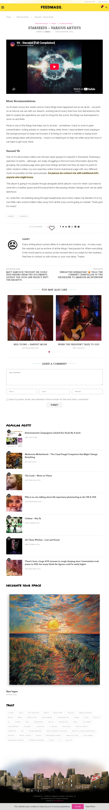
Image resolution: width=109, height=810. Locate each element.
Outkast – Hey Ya (33, 518)
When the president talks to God (78, 344)
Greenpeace (38, 722)
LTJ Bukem (53, 726)
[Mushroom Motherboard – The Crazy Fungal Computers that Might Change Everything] (14, 461)
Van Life (69, 740)
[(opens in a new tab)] (54, 639)
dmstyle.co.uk (58, 801)
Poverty (11, 735)
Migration (12, 731)
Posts (54, 23)
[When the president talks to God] (78, 318)
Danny (48, 32)
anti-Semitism (33, 713)
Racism (38, 735)
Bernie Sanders (85, 713)
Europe (18, 722)
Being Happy (58, 713)
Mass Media (66, 726)
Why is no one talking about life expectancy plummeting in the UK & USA (60, 497)
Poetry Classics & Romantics (83, 731)
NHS (22, 731)
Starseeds (23, 216)
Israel (75, 722)
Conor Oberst (47, 717)
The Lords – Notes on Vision (38, 475)
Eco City (96, 717)
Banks (46, 713)
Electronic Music (23, 17)
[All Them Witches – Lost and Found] (14, 546)
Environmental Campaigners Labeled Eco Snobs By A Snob (53, 433)
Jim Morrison (13, 726)
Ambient (11, 216)
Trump (51, 740)
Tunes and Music (66, 23)
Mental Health (82, 726)
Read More (90, 806)
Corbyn (76, 717)
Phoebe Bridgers (35, 731)
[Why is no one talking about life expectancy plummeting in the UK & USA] (14, 504)
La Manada (40, 726)
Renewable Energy (53, 735)
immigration (63, 722)
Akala (21, 713)
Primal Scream (25, 735)
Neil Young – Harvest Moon (30, 344)
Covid (86, 717)
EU (9, 722)
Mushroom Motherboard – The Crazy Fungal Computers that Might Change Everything (61, 455)
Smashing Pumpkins (16, 740)
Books (10, 717)
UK (60, 740)
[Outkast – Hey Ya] (14, 525)
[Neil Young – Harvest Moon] (30, 318)
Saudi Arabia (88, 735)
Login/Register (103, 2)
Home (8, 17)
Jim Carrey (87, 722)
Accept (78, 806)
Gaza (27, 722)
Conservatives (63, 717)
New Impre (12, 691)
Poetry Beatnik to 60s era (56, 731)
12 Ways (11, 713)
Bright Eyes (32, 717)
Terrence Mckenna (36, 740)
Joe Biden (27, 726)
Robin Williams (72, 735)
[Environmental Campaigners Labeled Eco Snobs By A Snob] (14, 439)
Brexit (20, 717)
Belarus (71, 713)
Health (51, 722)
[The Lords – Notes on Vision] (14, 482)
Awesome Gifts (90, 2)
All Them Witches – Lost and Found (42, 540)
